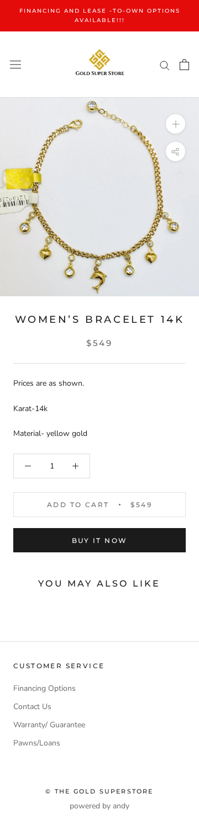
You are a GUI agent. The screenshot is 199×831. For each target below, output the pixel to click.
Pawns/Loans (36, 743)
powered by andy (99, 806)
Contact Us (32, 706)
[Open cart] (184, 64)
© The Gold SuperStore (99, 791)
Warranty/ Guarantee (49, 725)
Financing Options (44, 688)
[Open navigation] (15, 65)
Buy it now (100, 540)
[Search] (165, 65)
